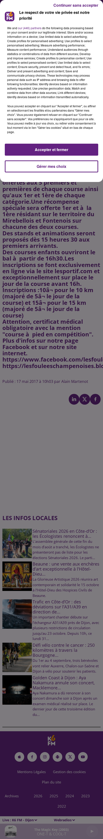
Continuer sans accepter (75, 5)
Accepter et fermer (51, 149)
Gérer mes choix (51, 166)
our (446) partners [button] (29, 28)
